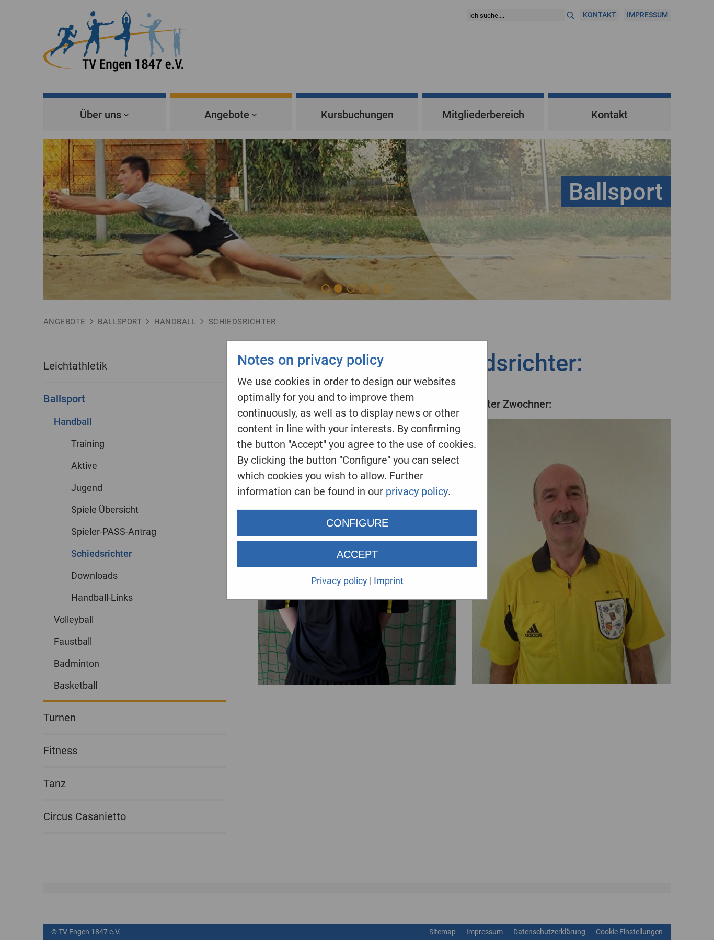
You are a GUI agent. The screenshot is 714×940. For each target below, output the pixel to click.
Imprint (389, 580)
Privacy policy (339, 580)
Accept (357, 554)
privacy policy (417, 491)
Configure (357, 523)
